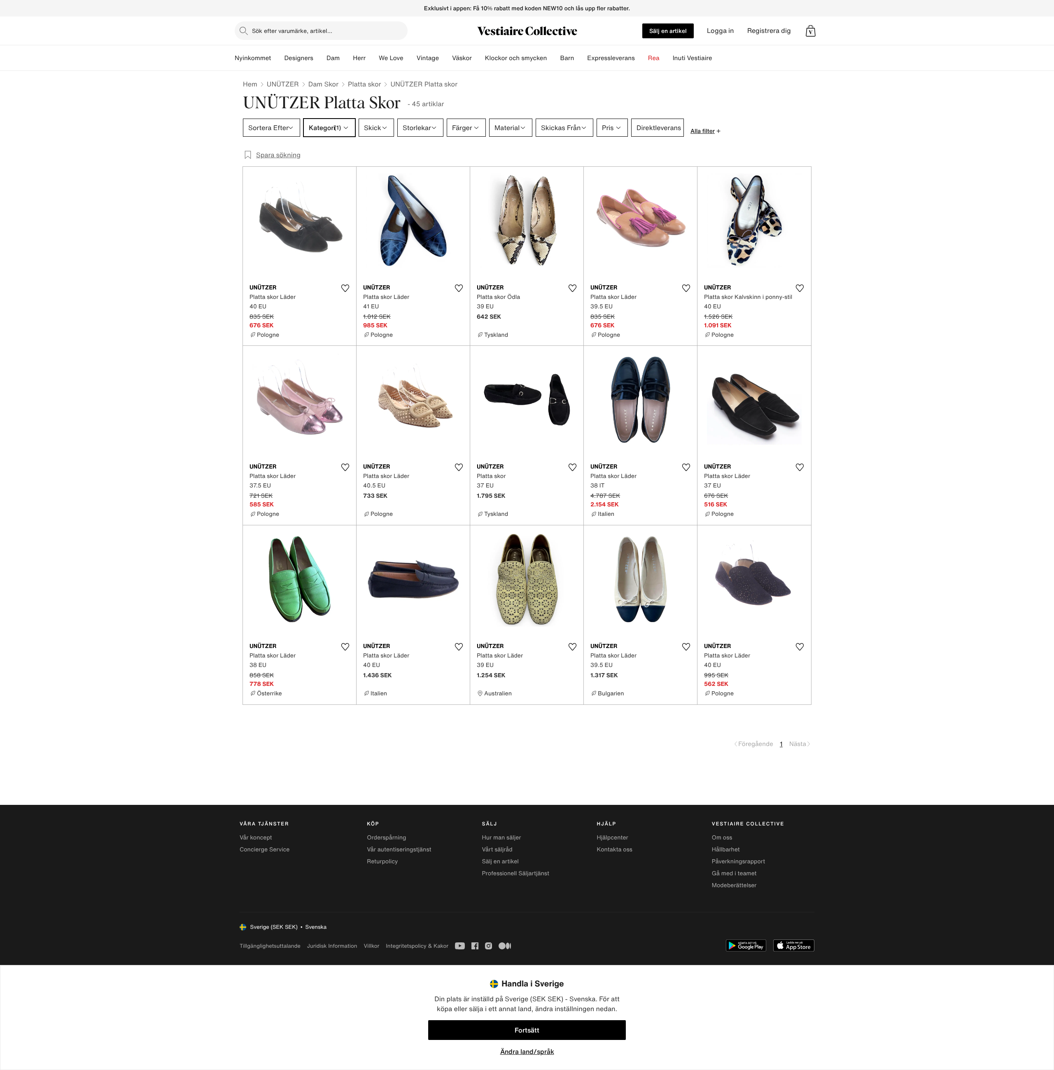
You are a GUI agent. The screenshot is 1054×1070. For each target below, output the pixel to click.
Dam (333, 58)
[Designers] (320, 58)
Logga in (720, 30)
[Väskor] (478, 58)
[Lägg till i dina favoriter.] (345, 288)
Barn (567, 58)
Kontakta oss (614, 849)
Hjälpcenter (612, 837)
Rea (654, 58)
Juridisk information (332, 946)
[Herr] (372, 58)
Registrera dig (769, 30)
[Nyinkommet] (277, 58)
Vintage (428, 58)
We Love (391, 58)
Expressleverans (610, 58)
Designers (298, 58)
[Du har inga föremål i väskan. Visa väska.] (810, 31)
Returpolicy (382, 861)
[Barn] (580, 58)
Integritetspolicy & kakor (417, 946)
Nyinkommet (253, 58)
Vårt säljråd (497, 849)
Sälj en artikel (668, 30)
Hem (250, 84)
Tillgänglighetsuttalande (270, 946)
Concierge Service (264, 849)
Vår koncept (256, 837)
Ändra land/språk (527, 1051)
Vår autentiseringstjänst (399, 849)
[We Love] (410, 58)
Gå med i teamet (734, 873)
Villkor (371, 946)
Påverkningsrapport (738, 861)
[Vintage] (445, 58)
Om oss (722, 837)
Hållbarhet (726, 849)
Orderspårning (386, 837)
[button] (810, 31)
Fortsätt (527, 1030)
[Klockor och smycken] (553, 58)
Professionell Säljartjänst (515, 873)
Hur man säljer (501, 837)
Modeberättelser (734, 885)
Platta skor (364, 84)
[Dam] (346, 58)
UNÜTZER (283, 84)
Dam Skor (323, 84)
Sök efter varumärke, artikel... (292, 30)
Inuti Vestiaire (692, 58)
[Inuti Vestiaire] (719, 58)
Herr (359, 58)
